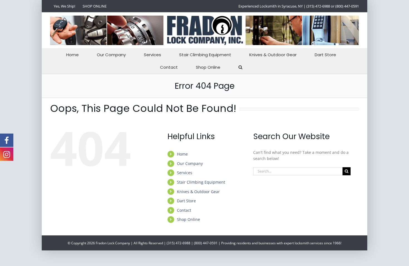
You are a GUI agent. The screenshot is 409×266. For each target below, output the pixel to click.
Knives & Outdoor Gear (198, 191)
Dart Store (186, 200)
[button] (240, 67)
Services (184, 172)
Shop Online (188, 219)
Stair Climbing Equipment (201, 182)
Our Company (190, 163)
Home (182, 154)
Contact (184, 210)
